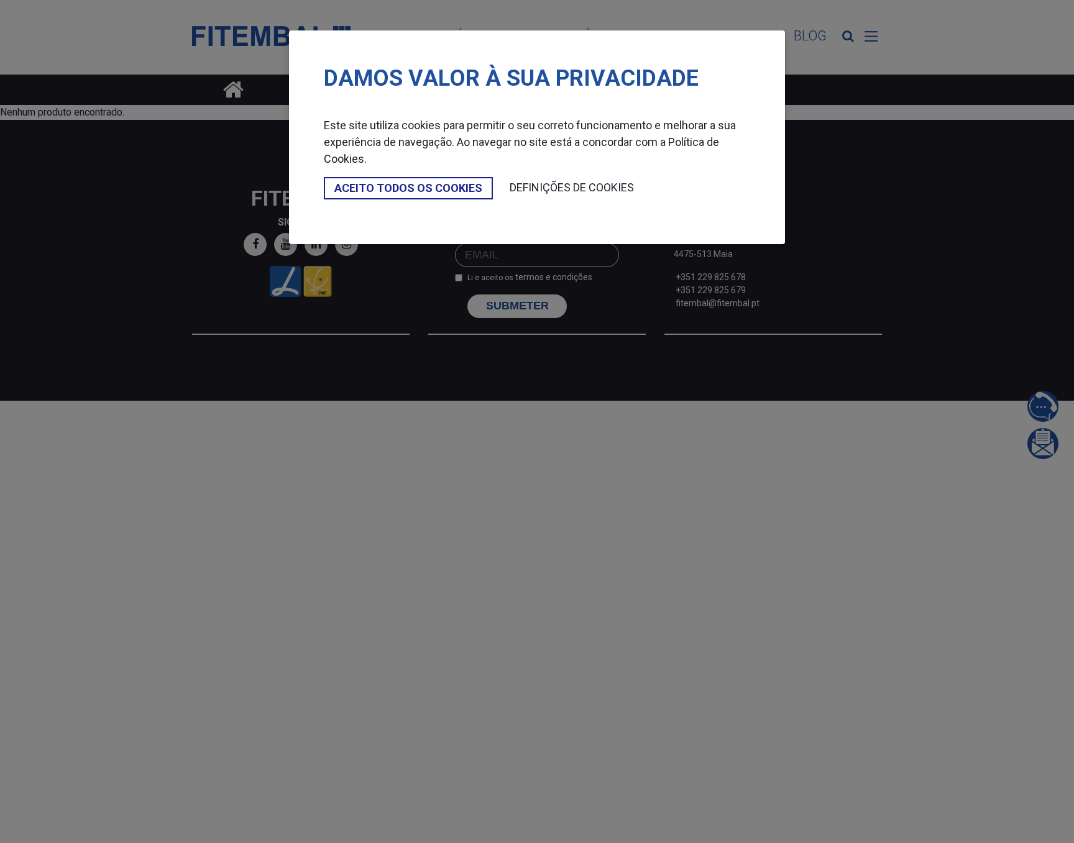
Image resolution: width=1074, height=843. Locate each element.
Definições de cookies (572, 187)
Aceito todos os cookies (408, 187)
